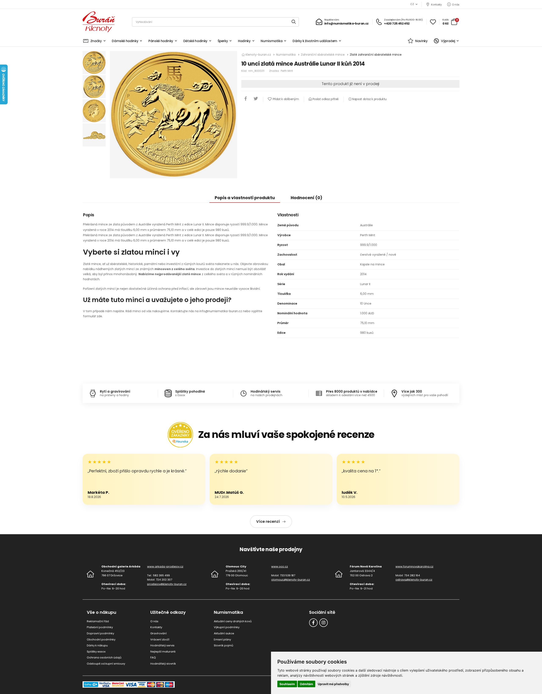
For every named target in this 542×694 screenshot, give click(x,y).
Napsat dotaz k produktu (369, 99)
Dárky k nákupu (97, 645)
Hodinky (244, 41)
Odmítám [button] (306, 684)
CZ (412, 4)
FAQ (153, 657)
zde (99, 316)
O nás (455, 4)
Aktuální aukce (224, 633)
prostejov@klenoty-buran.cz (167, 584)
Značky (96, 41)
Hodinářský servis (162, 645)
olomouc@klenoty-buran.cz (290, 580)
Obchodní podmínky (101, 639)
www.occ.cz (279, 566)
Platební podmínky (100, 627)
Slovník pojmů (223, 645)
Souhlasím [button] (287, 684)
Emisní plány (222, 639)
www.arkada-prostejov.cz (165, 566)
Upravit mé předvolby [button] (333, 684)
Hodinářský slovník (163, 664)
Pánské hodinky (160, 41)
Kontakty (436, 4)
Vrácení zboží (159, 639)
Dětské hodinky (195, 41)
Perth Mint (287, 71)
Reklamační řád (98, 621)
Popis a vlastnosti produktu (245, 198)
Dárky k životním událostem (315, 41)
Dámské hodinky (125, 41)
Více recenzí (268, 521)
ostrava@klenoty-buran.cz (413, 580)
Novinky (421, 41)
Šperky (223, 41)
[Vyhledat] (294, 22)
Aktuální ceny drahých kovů (233, 621)
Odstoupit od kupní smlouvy (106, 664)
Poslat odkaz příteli (325, 99)
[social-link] (313, 622)
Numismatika (271, 41)
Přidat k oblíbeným (286, 99)
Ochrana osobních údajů (104, 657)
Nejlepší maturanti (163, 652)
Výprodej (448, 41)
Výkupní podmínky (226, 627)
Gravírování (158, 633)
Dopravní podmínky (100, 633)
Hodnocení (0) (306, 198)
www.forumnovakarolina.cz (414, 566)
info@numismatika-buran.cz (220, 311)
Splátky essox (96, 652)
